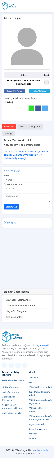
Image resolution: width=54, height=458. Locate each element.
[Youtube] (25, 365)
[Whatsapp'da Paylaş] (31, 108)
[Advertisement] (27, 260)
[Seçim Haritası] (9, 5)
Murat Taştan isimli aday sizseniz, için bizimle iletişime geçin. (26, 155)
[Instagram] (11, 365)
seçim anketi (42, 345)
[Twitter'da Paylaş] (39, 90)
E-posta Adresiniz (13, 184)
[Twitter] (4, 365)
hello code (42, 450)
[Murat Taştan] (27, 46)
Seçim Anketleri (14, 316)
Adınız (7, 175)
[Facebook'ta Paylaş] (14, 90)
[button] (50, 6)
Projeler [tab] (8, 133)
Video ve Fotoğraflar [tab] (30, 126)
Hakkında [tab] (9, 126)
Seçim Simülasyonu (16, 311)
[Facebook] (18, 365)
